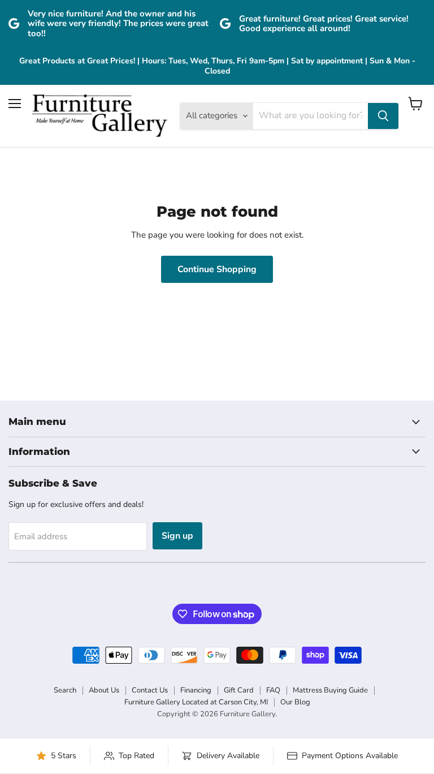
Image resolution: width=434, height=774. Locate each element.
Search (65, 690)
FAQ (273, 690)
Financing (195, 690)
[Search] (383, 116)
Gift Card (239, 690)
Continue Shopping (217, 269)
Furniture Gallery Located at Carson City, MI (196, 702)
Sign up (177, 536)
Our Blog (295, 702)
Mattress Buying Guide (330, 690)
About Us (104, 690)
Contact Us (150, 690)
